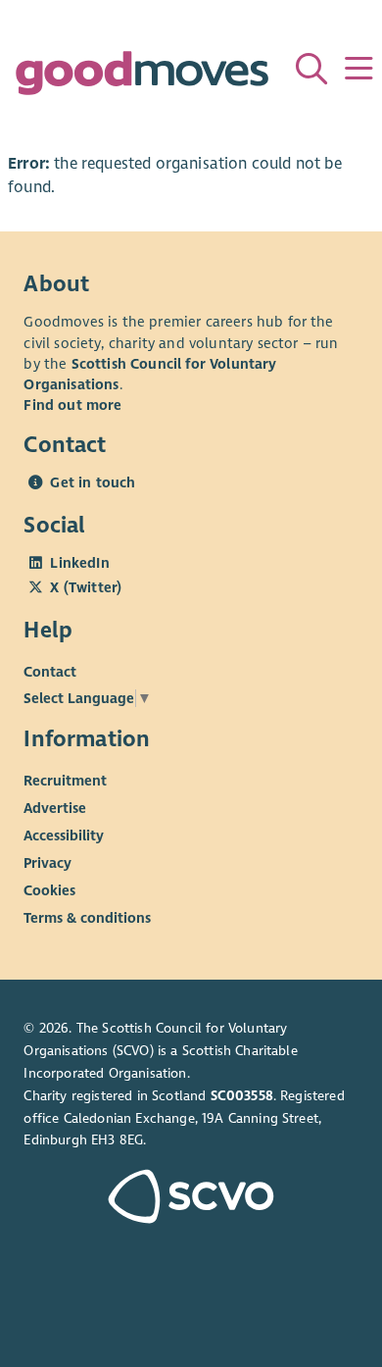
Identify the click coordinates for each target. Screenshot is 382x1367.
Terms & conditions (87, 918)
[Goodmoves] (141, 77)
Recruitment (65, 780)
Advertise (55, 808)
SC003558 (242, 1096)
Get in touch (92, 482)
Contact (50, 672)
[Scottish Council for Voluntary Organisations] (191, 1199)
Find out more (72, 405)
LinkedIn (79, 563)
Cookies (49, 890)
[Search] (311, 68)
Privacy (48, 863)
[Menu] (358, 68)
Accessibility (64, 835)
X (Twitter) (85, 587)
